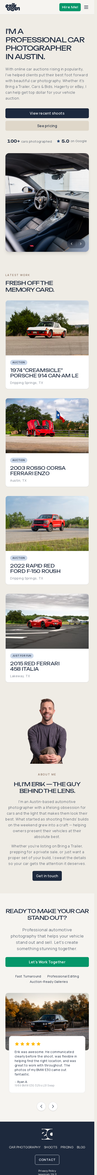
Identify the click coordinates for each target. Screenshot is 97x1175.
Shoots (50, 1147)
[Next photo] (80, 243)
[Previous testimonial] (41, 1106)
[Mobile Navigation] (86, 7)
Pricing (67, 1147)
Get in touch (47, 875)
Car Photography (24, 1147)
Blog (81, 1147)
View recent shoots (47, 113)
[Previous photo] (71, 243)
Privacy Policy (47, 1171)
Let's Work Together (47, 962)
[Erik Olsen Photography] (12, 7)
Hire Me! (70, 7)
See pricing (47, 125)
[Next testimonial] (53, 1106)
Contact (47, 1160)
